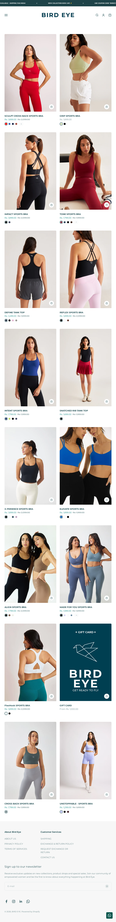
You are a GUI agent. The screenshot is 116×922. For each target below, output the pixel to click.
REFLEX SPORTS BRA (71, 312)
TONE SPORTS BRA (70, 214)
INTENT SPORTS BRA (16, 410)
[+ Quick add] (51, 106)
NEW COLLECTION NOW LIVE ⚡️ (41, 3)
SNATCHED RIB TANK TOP (74, 410)
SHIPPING (46, 838)
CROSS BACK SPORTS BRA (19, 803)
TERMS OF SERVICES (16, 849)
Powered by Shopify (31, 911)
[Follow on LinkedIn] (21, 901)
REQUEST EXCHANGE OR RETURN (54, 851)
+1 (76, 222)
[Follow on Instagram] (14, 901)
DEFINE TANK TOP (15, 312)
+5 (21, 124)
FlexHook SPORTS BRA (17, 705)
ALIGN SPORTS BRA (15, 607)
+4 (76, 615)
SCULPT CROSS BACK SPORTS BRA (24, 116)
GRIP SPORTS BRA (70, 116)
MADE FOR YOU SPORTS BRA (76, 607)
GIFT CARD (66, 705)
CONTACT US (48, 857)
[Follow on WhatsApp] (28, 901)
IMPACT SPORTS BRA (16, 214)
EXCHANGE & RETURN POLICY (57, 843)
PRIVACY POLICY (14, 843)
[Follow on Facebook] (6, 901)
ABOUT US (10, 838)
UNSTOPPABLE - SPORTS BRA (76, 803)
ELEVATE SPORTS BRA (72, 509)
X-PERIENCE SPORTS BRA (19, 509)
